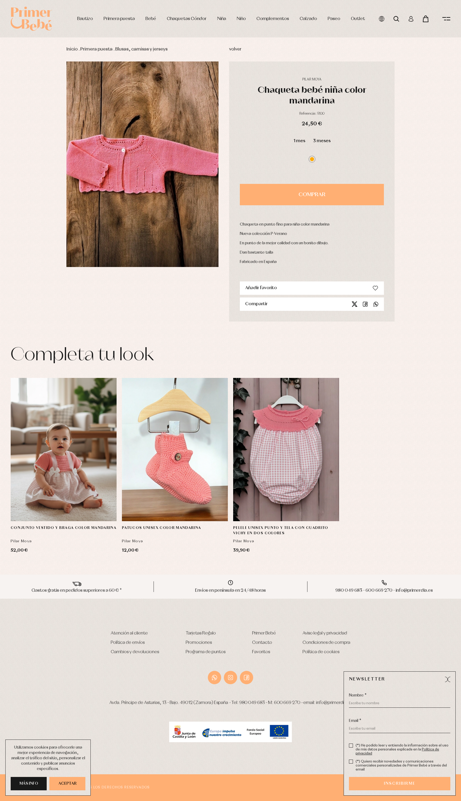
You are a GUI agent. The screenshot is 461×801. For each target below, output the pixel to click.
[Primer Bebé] (31, 19)
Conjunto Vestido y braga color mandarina (63, 528)
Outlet (358, 19)
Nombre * (358, 695)
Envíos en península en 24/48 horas (230, 590)
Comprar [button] (312, 194)
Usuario (411, 19)
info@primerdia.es (334, 703)
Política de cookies (321, 652)
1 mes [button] (299, 141)
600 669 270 (287, 703)
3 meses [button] (322, 141)
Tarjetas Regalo (201, 633)
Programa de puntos (205, 652)
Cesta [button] (425, 19)
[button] (312, 159)
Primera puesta (119, 19)
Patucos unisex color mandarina (161, 528)
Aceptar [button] (67, 783)
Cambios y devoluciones (135, 652)
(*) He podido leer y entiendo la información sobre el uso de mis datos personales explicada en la (402, 749)
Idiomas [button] (381, 19)
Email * (355, 721)
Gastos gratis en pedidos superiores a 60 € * (76, 590)
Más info (28, 783)
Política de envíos (128, 642)
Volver (235, 49)
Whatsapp (376, 304)
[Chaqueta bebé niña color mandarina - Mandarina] (142, 164)
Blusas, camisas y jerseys (141, 49)
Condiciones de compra (326, 642)
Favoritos (261, 652)
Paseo (334, 19)
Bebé (150, 19)
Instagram (230, 677)
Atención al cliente (129, 633)
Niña (221, 19)
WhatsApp (214, 677)
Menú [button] (446, 19)
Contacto (262, 642)
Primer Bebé (264, 633)
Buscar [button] (396, 19)
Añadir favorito (261, 288)
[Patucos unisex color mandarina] (175, 449)
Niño (241, 19)
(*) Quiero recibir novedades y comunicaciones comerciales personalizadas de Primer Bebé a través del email (401, 765)
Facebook (365, 304)
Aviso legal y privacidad (325, 633)
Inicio (72, 49)
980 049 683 (252, 703)
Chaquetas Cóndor (186, 19)
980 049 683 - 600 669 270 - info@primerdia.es (384, 590)
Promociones (199, 642)
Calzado (308, 19)
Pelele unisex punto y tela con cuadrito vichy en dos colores (280, 530)
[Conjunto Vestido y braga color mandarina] (64, 449)
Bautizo (85, 19)
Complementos (272, 19)
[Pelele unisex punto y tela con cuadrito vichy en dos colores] (286, 449)
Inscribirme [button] (399, 783)
